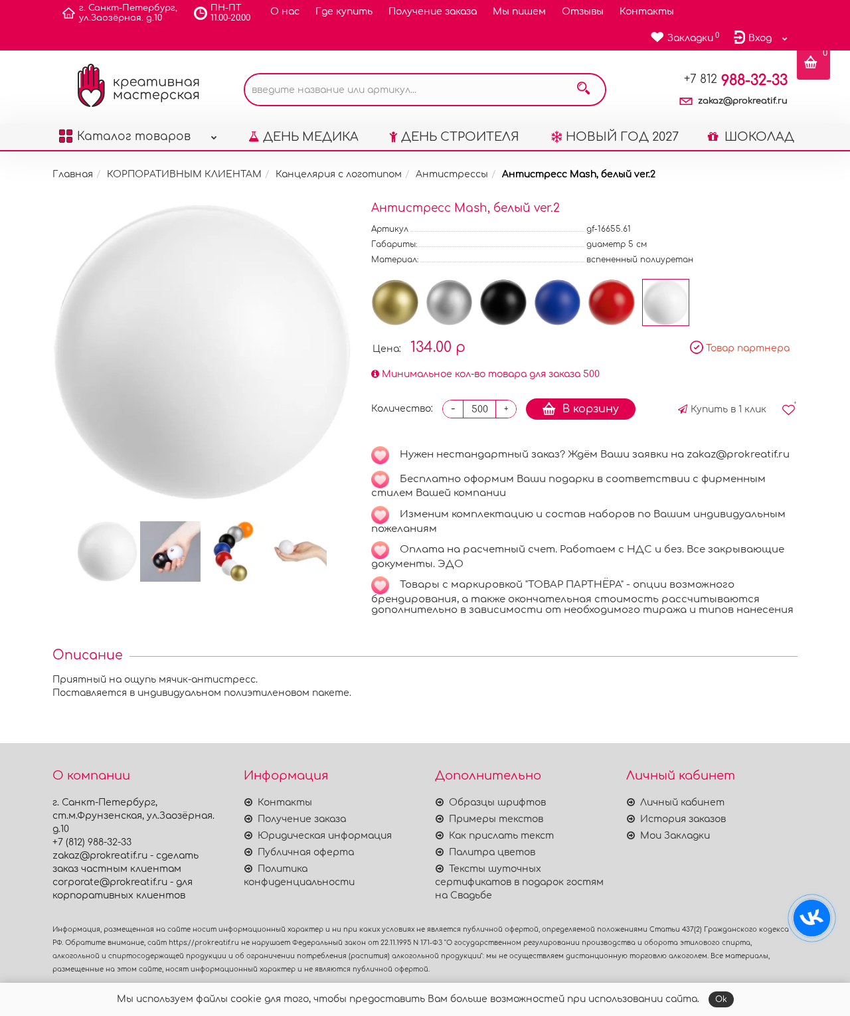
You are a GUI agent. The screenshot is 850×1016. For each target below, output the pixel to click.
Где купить (344, 12)
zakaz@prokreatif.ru (743, 101)
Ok (721, 999)
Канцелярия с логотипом (339, 174)
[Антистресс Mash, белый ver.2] (201, 352)
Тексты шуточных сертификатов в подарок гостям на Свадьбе (519, 882)
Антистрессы (452, 174)
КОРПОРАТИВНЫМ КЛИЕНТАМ (184, 174)
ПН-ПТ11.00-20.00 (230, 13)
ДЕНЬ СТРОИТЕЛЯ (460, 136)
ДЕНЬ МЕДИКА (311, 136)
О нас (284, 12)
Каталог (134, 136)
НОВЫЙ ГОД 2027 (622, 136)
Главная (72, 174)
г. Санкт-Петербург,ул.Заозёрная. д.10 (128, 13)
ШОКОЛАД (757, 136)
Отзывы (583, 12)
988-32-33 (736, 80)
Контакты (647, 12)
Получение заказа (432, 12)
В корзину (590, 409)
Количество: (402, 409)
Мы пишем (519, 12)
